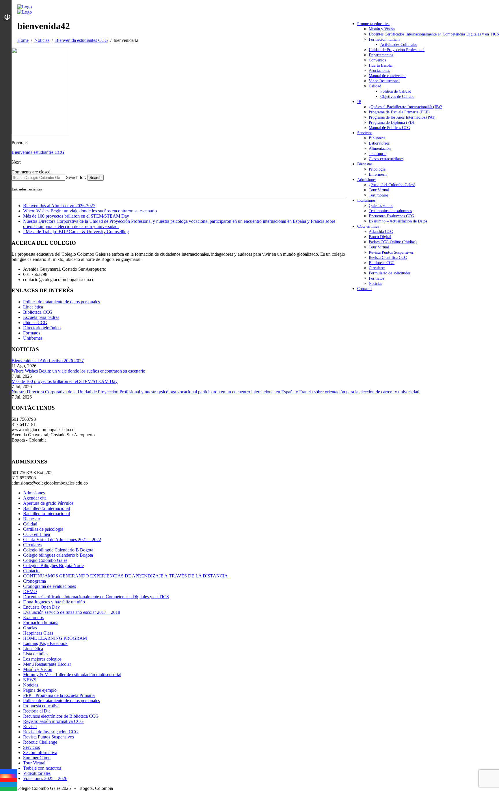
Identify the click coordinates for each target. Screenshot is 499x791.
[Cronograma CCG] (7, 3)
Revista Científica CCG (388, 257)
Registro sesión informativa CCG (53, 721)
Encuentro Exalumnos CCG (391, 216)
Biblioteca (377, 138)
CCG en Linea (36, 534)
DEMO (30, 591)
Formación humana (384, 39)
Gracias (30, 627)
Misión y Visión (382, 29)
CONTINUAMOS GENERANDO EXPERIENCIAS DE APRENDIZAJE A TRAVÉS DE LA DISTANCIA (126, 575)
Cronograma (34, 581)
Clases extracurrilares (386, 159)
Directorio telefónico (42, 327)
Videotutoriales (37, 773)
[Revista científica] (7, 29)
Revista (30, 726)
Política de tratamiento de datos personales (61, 301)
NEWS (29, 679)
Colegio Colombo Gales (45, 560)
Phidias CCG (35, 322)
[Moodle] (7, 9)
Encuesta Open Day (41, 607)
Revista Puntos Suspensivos (391, 252)
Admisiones (366, 179)
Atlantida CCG (381, 231)
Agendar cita (34, 497)
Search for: (76, 177)
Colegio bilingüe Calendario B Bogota (58, 549)
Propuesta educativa (373, 24)
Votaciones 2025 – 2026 (45, 778)
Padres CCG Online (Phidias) (393, 242)
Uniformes (32, 338)
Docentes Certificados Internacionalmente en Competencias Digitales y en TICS (434, 34)
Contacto (364, 289)
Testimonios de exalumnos (390, 211)
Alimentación (380, 148)
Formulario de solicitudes (389, 273)
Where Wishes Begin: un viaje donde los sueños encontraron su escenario (90, 210)
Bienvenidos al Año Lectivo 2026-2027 (59, 205)
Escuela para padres (41, 317)
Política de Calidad (395, 91)
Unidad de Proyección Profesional (396, 50)
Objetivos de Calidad (397, 96)
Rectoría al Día (37, 710)
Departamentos (381, 55)
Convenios (377, 60)
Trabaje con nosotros (42, 768)
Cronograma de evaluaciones (49, 586)
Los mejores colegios (42, 659)
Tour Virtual (379, 190)
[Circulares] (7, 6)
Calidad (375, 86)
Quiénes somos (381, 205)
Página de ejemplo (40, 690)
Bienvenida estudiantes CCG (38, 152)
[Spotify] (8, 789)
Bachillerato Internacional (46, 508)
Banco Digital (380, 237)
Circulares (377, 268)
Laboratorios (379, 143)
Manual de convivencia (387, 76)
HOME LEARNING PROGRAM (55, 638)
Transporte (377, 154)
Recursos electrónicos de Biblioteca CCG (61, 716)
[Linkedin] (8, 784)
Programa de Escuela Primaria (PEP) (399, 112)
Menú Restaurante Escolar (47, 664)
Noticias (375, 283)
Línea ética (33, 306)
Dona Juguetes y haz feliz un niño (54, 601)
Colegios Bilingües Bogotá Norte (53, 565)
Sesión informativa (40, 752)
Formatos (376, 278)
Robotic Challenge (40, 742)
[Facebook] (8, 771)
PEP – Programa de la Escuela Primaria (59, 695)
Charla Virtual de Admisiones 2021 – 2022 (62, 539)
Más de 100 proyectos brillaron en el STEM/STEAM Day (76, 216)
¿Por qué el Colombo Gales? (392, 185)
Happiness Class (38, 633)
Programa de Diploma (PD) (391, 122)
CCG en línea (368, 226)
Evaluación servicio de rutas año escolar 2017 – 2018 (71, 612)
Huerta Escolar (381, 65)
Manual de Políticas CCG (389, 128)
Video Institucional (384, 81)
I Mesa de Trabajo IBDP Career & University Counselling (76, 231)
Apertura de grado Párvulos (48, 503)
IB (359, 102)
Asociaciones (379, 70)
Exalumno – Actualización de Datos (398, 221)
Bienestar (364, 164)
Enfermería (378, 174)
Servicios (364, 133)
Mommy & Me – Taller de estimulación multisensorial (72, 674)
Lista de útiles (35, 653)
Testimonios (378, 195)
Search (95, 177)
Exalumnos (366, 200)
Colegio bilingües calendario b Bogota (58, 555)
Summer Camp (37, 757)
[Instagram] (8, 776)
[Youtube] (8, 780)
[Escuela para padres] (7, 26)
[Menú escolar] (7, 24)
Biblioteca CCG (381, 263)
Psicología (377, 169)
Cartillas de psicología (43, 529)
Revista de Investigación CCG (51, 731)
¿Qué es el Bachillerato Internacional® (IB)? (405, 107)
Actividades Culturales (398, 44)
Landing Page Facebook (45, 643)
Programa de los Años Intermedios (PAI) (402, 117)
